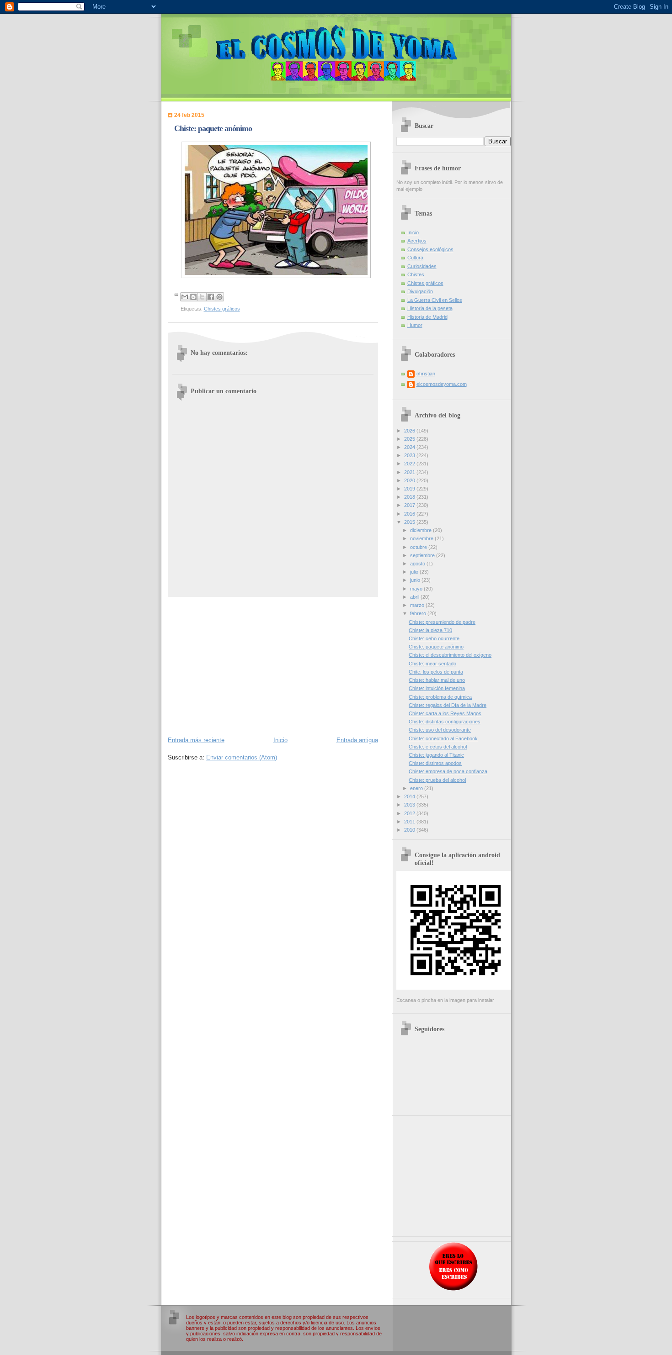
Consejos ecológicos (430, 249)
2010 (410, 830)
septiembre (423, 555)
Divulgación (420, 291)
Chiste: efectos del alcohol (438, 746)
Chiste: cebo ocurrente (434, 638)
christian (425, 373)
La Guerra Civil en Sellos (434, 300)
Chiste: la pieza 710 (430, 630)
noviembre (422, 538)
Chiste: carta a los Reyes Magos (445, 713)
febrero (418, 613)
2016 (410, 514)
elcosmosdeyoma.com (441, 384)
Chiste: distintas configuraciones (444, 721)
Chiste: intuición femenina (437, 688)
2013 (410, 804)
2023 (410, 455)
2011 (410, 821)
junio (415, 580)
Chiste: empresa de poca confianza (448, 771)
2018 (410, 497)
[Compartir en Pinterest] (219, 296)
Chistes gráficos (222, 308)
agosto (418, 563)
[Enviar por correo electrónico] (184, 296)
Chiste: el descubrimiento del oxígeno (450, 655)
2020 (410, 480)
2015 (410, 522)
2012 (410, 813)
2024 (410, 447)
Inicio (280, 740)
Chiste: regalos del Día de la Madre (447, 705)
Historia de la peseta (430, 308)
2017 (410, 505)
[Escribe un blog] (193, 296)
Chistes (415, 274)
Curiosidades (422, 266)
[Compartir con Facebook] (210, 296)
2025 (410, 439)
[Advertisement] (273, 666)
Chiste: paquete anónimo (436, 646)
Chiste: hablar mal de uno (437, 680)
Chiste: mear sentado (432, 663)
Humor (414, 325)
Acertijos (417, 240)
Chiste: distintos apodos (435, 763)
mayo (417, 588)
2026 (410, 430)
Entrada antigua (357, 740)
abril (415, 597)
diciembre (421, 530)
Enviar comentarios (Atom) (241, 757)
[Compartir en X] (202, 296)
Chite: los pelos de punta (436, 672)
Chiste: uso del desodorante (440, 730)
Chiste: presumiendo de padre (442, 622)
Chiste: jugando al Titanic (436, 755)
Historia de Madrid (427, 317)
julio (415, 572)
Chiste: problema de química (440, 697)
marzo (418, 605)
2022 (410, 463)
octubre (419, 547)
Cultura (415, 257)
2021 (410, 472)
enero (417, 788)
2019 (410, 488)
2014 (410, 796)
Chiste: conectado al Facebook (443, 738)
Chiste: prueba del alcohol (437, 780)
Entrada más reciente (196, 740)
